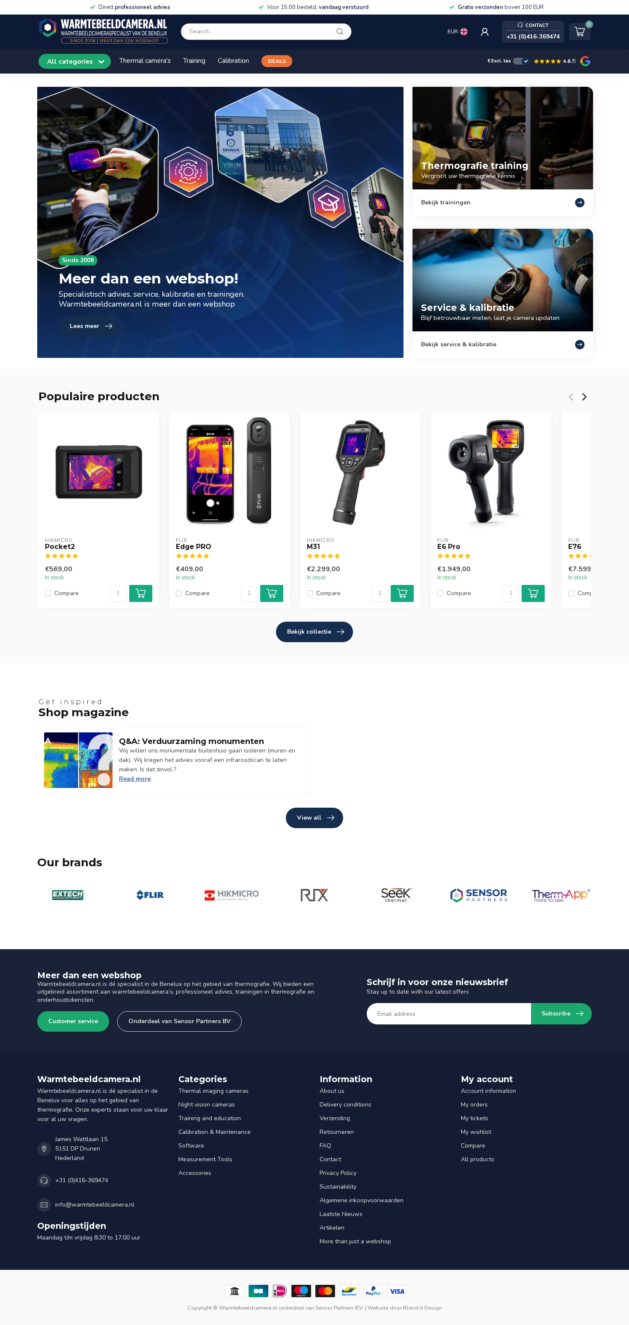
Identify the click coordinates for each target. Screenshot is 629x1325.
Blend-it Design (422, 1307)
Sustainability (338, 1187)
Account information (488, 1091)
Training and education (209, 1118)
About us (332, 1091)
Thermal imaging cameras (213, 1091)
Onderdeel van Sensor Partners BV (179, 1021)
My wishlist (476, 1132)
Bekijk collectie (309, 632)
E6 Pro (448, 547)
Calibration (233, 60)
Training (194, 60)
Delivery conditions (345, 1105)
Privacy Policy (338, 1173)
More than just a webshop (355, 1241)
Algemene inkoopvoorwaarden (362, 1200)
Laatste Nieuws (341, 1214)
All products (477, 1159)
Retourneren (337, 1132)
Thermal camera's (145, 60)
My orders (474, 1105)
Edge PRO (193, 547)
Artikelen (332, 1228)
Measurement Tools (205, 1159)
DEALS (277, 61)
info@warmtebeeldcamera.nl (94, 1205)
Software (191, 1146)
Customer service (73, 1021)
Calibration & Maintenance (214, 1132)
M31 (313, 547)
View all (309, 818)
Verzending (335, 1118)
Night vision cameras (206, 1105)
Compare (66, 593)
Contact (330, 1159)
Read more (135, 779)
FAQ (325, 1146)
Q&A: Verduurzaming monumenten (191, 741)
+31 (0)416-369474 (81, 1180)
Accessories (194, 1173)
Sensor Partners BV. (339, 1307)
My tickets (474, 1118)
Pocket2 (60, 547)
